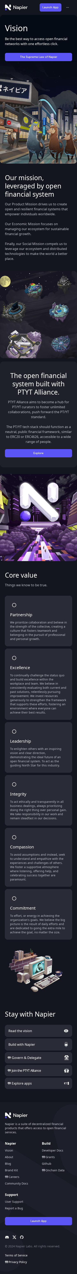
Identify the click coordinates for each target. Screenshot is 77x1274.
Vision (9, 1150)
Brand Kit (11, 1170)
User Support (14, 1202)
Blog (8, 1164)
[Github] (22, 1237)
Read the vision (20, 1031)
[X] (14, 1237)
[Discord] (7, 1237)
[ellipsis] (67, 7)
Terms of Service (16, 1255)
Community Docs (16, 1183)
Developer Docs (52, 1150)
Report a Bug (14, 1208)
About (9, 1157)
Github (46, 1164)
